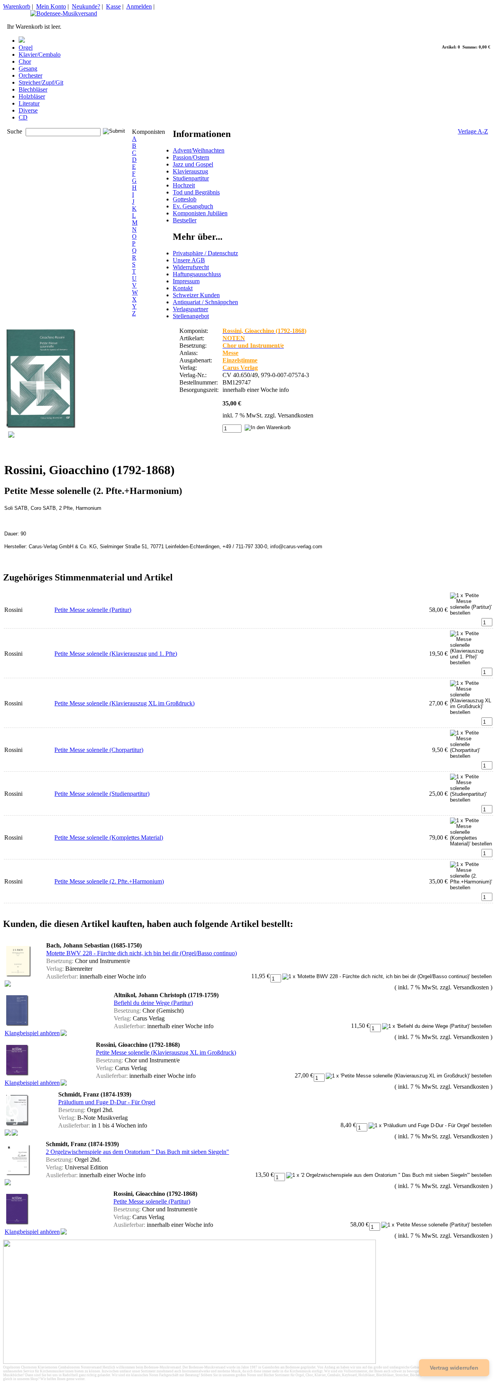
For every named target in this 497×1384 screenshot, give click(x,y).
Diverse (28, 110)
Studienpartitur (191, 178)
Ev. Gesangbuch (193, 206)
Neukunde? (86, 6)
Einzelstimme (239, 360)
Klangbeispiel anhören (32, 1033)
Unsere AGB (189, 260)
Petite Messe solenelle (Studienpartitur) (101, 793)
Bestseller (184, 220)
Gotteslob (184, 199)
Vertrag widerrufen (454, 1368)
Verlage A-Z (473, 131)
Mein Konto (51, 6)
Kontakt (183, 288)
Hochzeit (184, 185)
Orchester (30, 75)
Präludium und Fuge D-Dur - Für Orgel (106, 1102)
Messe (230, 353)
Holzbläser (32, 96)
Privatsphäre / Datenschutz (205, 253)
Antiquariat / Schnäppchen (205, 302)
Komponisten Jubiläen (200, 213)
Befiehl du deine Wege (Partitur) (153, 1002)
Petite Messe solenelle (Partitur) (92, 609)
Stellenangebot (191, 316)
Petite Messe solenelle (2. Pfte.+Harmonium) (109, 881)
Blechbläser (33, 89)
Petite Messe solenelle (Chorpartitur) (98, 750)
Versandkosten (295, 415)
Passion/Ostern (191, 157)
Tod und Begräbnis (196, 192)
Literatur (29, 103)
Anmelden (139, 6)
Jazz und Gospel (193, 164)
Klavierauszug (190, 171)
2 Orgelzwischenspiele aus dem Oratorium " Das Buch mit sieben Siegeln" (137, 1151)
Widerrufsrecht (191, 267)
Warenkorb (16, 6)
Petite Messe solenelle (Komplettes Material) (108, 837)
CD (23, 117)
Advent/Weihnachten (198, 150)
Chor (25, 61)
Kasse (113, 6)
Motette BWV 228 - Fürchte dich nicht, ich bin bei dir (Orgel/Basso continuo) (141, 953)
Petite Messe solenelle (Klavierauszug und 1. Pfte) (115, 653)
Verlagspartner (190, 309)
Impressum (186, 281)
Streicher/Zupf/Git (41, 82)
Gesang (28, 68)
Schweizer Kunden (196, 295)
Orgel (26, 47)
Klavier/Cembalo (40, 54)
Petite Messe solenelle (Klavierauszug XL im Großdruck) (124, 703)
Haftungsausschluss (197, 274)
